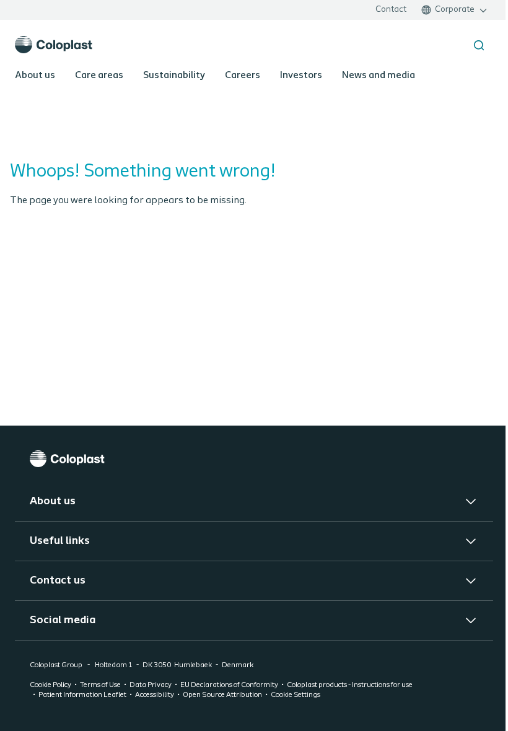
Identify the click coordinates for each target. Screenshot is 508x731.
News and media (378, 76)
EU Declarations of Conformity (229, 685)
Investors (301, 76)
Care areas (99, 76)
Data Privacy (150, 685)
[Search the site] (479, 45)
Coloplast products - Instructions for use (350, 685)
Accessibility (154, 695)
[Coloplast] (254, 458)
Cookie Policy (50, 685)
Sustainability (174, 76)
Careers (242, 76)
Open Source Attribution (222, 695)
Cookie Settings (295, 695)
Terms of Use (100, 685)
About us (35, 76)
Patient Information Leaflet (82, 695)
